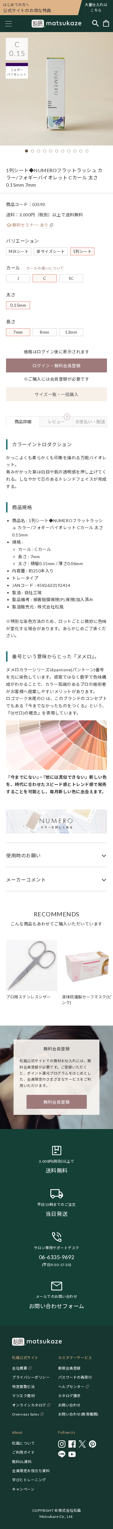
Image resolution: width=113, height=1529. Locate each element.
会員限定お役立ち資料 (31, 1470)
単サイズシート (50, 251)
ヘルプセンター (71, 1386)
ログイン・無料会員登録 (57, 365)
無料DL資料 (22, 1461)
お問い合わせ (69, 1405)
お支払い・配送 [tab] (90, 421)
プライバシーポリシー (31, 1377)
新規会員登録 (69, 1368)
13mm (71, 332)
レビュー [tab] (58, 420)
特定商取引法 (23, 1386)
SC (71, 278)
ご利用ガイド (23, 1452)
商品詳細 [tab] (22, 421)
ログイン (45, 351)
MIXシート (19, 251)
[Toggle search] (95, 23)
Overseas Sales (25, 1414)
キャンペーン (23, 1489)
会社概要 (19, 1368)
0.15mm (18, 305)
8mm (44, 332)
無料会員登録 (56, 1102)
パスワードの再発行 (75, 1377)
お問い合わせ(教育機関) (78, 1414)
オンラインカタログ (29, 1405)
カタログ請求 (69, 1395)
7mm (18, 332)
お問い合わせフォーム (56, 1306)
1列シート (82, 251)
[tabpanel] (56, 659)
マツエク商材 (23, 1395)
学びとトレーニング (29, 1480)
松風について (23, 1443)
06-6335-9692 (56, 1257)
